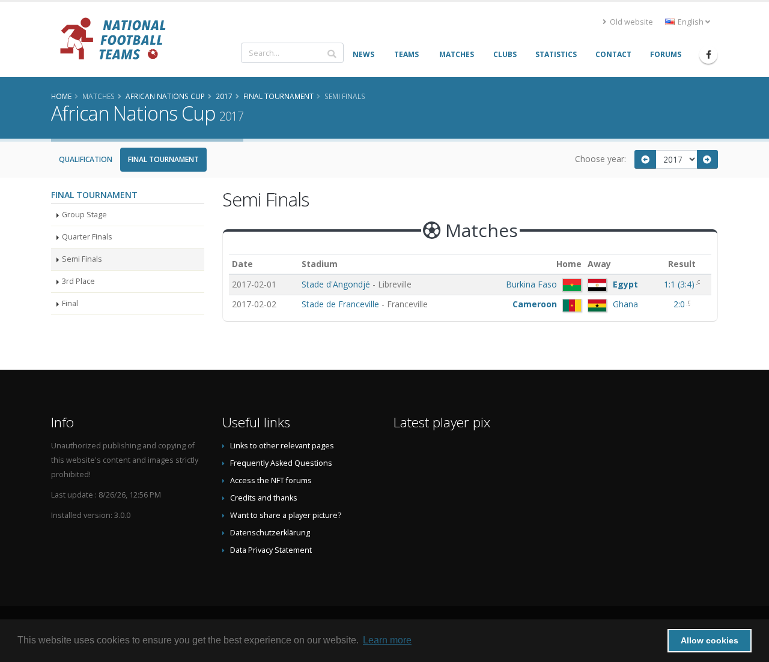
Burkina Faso (531, 284)
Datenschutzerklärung (270, 533)
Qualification (85, 159)
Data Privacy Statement (271, 550)
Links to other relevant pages (282, 446)
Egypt (625, 284)
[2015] (645, 159)
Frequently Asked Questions (281, 463)
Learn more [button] (387, 640)
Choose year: (600, 158)
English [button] (690, 22)
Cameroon (534, 304)
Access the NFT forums (271, 480)
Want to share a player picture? (285, 515)
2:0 (680, 304)
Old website (630, 22)
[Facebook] (708, 55)
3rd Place (78, 281)
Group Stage (84, 214)
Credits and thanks (263, 498)
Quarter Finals (87, 237)
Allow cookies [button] (709, 640)
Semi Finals (82, 259)
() (680, 284)
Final (70, 303)
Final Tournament (163, 159)
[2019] (708, 159)
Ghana (625, 304)
